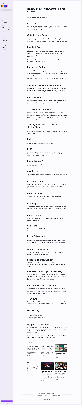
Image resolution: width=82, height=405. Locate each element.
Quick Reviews (6, 36)
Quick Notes (5, 38)
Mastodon (5, 45)
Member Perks (6, 20)
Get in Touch (5, 51)
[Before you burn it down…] (33, 372)
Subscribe (7, 401)
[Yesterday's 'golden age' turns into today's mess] (33, 351)
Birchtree (4, 2)
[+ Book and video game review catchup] (61, 351)
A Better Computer (7, 27)
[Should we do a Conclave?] (61, 372)
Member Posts (6, 18)
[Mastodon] (45, 399)
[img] (5, 6)
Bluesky (4, 47)
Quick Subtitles (6, 31)
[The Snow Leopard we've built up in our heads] (47, 372)
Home (4, 13)
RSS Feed (5, 22)
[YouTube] (47, 399)
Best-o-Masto (6, 33)
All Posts (5, 15)
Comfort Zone (6, 29)
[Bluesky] (50, 399)
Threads (4, 49)
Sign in (6, 403)
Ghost (54, 393)
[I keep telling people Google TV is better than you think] (47, 351)
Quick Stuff (5, 40)
